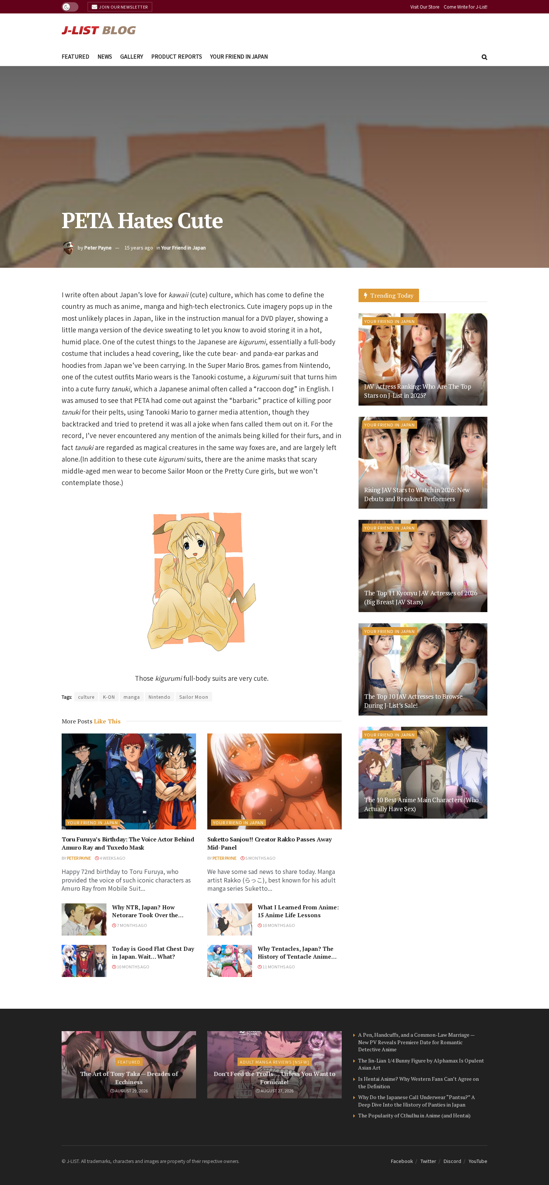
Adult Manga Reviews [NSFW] (274, 1062)
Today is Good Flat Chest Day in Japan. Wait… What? (153, 952)
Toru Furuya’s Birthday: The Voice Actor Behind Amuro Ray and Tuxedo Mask (128, 843)
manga (132, 697)
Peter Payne (98, 247)
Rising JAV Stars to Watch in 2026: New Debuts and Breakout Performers (416, 494)
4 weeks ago (112, 858)
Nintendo (160, 697)
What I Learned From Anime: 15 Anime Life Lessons (298, 911)
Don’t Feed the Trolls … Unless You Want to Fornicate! (274, 1078)
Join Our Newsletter (123, 7)
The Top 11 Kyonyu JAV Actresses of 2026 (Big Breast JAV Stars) (420, 597)
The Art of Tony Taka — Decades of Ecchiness (129, 1078)
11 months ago (278, 967)
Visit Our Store (424, 6)
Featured (75, 56)
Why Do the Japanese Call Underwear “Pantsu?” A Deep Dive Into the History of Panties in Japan (416, 1101)
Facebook (402, 1160)
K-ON (109, 697)
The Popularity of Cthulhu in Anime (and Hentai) (414, 1115)
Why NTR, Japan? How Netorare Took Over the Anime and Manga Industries (153, 915)
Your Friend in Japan (239, 56)
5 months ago (260, 858)
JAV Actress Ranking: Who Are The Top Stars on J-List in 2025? (417, 391)
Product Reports (176, 56)
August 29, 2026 (131, 1091)
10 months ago (278, 925)
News (104, 56)
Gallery (131, 56)
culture (86, 697)
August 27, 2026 (277, 1091)
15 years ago (138, 247)
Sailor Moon (193, 697)
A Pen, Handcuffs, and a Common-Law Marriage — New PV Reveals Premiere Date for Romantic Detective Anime (416, 1042)
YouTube (478, 1160)
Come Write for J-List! (465, 6)
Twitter (428, 1160)
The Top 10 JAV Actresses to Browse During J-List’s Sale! (413, 701)
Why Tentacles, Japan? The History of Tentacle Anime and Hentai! (296, 956)
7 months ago (131, 925)
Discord (452, 1160)
